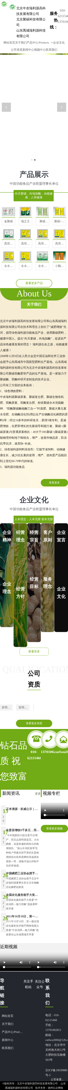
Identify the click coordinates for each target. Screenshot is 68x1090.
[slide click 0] (32, 160)
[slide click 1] (35, 160)
